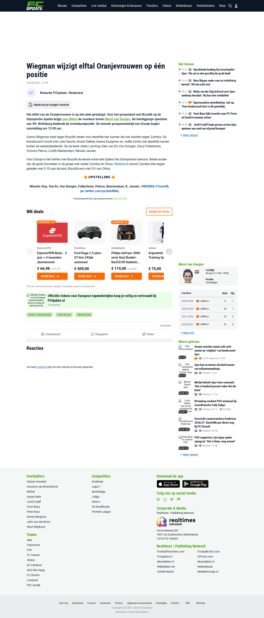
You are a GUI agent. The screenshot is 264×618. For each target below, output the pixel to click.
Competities (79, 6)
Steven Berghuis (36, 516)
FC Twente (33, 555)
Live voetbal (98, 6)
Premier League (101, 511)
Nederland (121, 164)
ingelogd (42, 367)
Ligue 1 (96, 486)
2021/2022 (187, 316)
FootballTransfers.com (170, 551)
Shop (222, 6)
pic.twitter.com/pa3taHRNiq (99, 191)
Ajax (29, 539)
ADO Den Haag (36, 570)
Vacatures (105, 603)
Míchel (31, 491)
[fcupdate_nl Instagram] (165, 499)
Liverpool (32, 580)
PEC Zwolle (33, 585)
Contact (91, 603)
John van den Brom (38, 521)
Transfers (152, 6)
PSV (29, 550)
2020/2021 (187, 324)
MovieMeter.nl (165, 561)
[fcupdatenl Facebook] (158, 499)
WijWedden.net (166, 566)
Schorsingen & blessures (126, 6)
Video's (167, 6)
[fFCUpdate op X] (172, 499)
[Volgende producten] (169, 251)
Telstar (31, 560)
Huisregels (161, 603)
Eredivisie (97, 481)
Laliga (95, 496)
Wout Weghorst (36, 526)
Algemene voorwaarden (139, 603)
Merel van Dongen (117, 119)
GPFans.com (205, 556)
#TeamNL (162, 186)
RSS (188, 603)
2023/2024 (187, 301)
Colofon (175, 603)
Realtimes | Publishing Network (132, 612)
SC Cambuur (34, 565)
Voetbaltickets (206, 6)
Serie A (96, 501)
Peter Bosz (33, 511)
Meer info (188, 332)
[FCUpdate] (35, 6)
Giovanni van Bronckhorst (42, 486)
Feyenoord (33, 544)
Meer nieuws (190, 135)
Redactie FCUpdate (53, 93)
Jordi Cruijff (34, 501)
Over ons (63, 603)
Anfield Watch (165, 571)
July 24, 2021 (120, 198)
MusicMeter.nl (206, 561)
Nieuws (62, 6)
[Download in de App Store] (168, 484)
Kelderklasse (184, 6)
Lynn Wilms (69, 119)
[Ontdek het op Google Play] (195, 484)
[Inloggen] (235, 6)
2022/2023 (187, 308)
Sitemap (200, 603)
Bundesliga (98, 491)
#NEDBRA (148, 186)
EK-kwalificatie (101, 506)
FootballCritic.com (209, 551)
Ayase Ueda (34, 496)
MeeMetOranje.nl (208, 571)
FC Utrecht (33, 575)
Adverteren (77, 603)
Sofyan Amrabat (37, 481)
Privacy (119, 603)
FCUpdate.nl (164, 556)
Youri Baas (33, 506)
